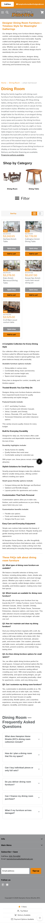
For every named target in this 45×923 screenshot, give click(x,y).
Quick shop (11, 248)
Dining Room (14, 83)
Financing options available (12, 155)
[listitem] (12, 179)
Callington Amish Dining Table (32, 240)
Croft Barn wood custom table (10, 321)
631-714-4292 (14, 856)
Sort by (13, 213)
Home (3, 83)
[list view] (40, 213)
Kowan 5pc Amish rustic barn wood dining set (32, 280)
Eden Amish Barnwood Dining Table (10, 280)
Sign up (36, 871)
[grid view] (34, 213)
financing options (27, 804)
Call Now (7, 4)
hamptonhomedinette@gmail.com (31, 4)
